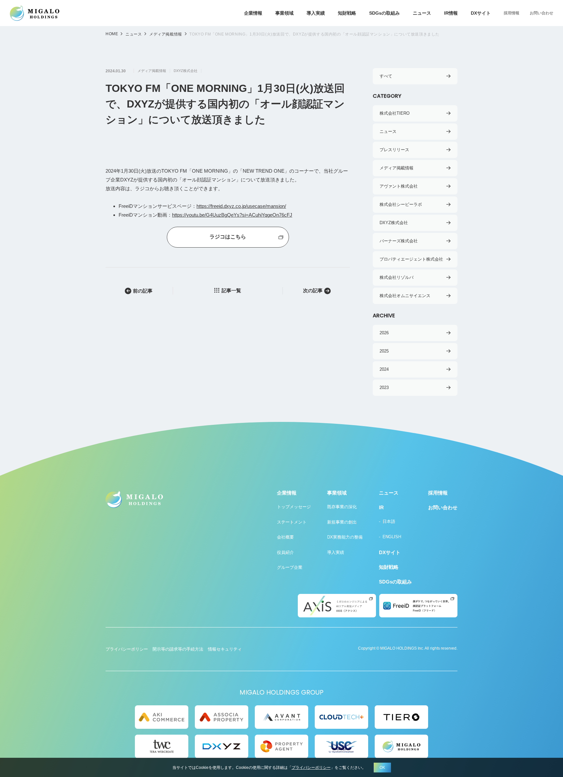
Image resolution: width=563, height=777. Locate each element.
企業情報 (253, 13)
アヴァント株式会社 (399, 186)
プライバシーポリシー (127, 649)
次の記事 (313, 290)
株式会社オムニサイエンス (405, 295)
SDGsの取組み (384, 13)
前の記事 (142, 291)
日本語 (389, 521)
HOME (112, 34)
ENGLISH (392, 536)
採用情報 (511, 13)
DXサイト (481, 13)
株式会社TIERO (395, 113)
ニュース (422, 13)
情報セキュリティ (225, 649)
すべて (386, 76)
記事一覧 (231, 290)
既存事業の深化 (342, 506)
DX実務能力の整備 (345, 537)
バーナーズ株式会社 (399, 240)
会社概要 (285, 537)
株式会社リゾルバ (396, 277)
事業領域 (284, 13)
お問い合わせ (541, 13)
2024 (384, 369)
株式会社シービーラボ (401, 204)
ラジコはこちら (227, 236)
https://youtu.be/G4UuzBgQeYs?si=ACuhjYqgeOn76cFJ (232, 215)
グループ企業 (289, 567)
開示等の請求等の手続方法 (177, 649)
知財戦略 (347, 13)
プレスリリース (394, 149)
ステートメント (292, 522)
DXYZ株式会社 (185, 71)
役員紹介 (285, 552)
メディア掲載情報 (165, 34)
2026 (384, 332)
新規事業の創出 (342, 522)
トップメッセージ (294, 506)
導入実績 (316, 13)
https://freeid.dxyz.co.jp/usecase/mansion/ (241, 206)
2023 (384, 387)
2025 (384, 351)
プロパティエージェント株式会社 (411, 259)
